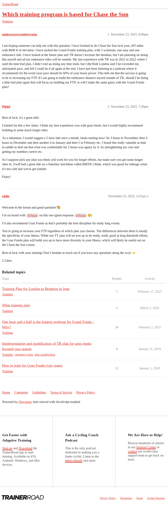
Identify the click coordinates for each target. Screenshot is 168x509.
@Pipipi (32, 215)
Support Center (146, 447)
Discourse (25, 402)
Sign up (7, 448)
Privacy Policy (85, 392)
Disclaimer (126, 498)
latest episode (73, 460)
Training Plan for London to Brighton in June (36, 289)
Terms (139, 498)
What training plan (16, 305)
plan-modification (45, 354)
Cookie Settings (156, 498)
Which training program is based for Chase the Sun (65, 14)
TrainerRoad (10, 4)
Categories (21, 392)
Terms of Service (61, 392)
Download (25, 448)
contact (132, 451)
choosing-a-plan (24, 354)
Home (6, 392)
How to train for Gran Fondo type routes (32, 365)
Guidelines (39, 392)
